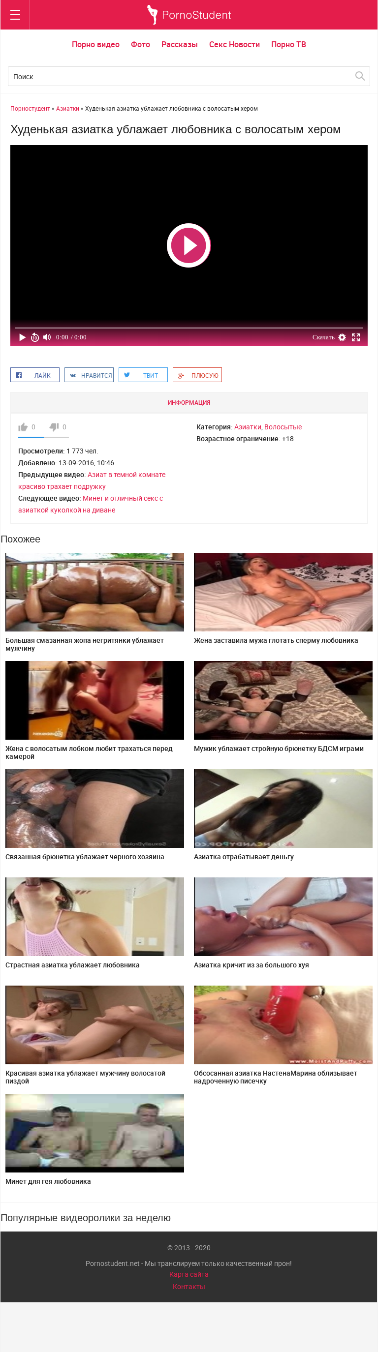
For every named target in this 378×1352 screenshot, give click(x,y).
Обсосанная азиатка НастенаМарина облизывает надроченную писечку (275, 1076)
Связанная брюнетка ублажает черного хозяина (84, 856)
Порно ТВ (288, 44)
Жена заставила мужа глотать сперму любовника (276, 640)
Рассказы (179, 44)
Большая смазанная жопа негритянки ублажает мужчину (84, 644)
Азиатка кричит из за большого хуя (251, 964)
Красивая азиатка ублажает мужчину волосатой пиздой (85, 1076)
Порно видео (96, 44)
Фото (140, 44)
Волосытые (283, 426)
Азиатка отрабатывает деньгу (244, 856)
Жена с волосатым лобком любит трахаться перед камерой (89, 752)
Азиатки (247, 426)
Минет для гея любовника (48, 1181)
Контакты (189, 1286)
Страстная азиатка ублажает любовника (72, 964)
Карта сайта (189, 1274)
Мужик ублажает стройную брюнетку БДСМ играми (279, 748)
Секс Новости (234, 44)
